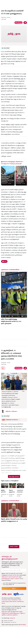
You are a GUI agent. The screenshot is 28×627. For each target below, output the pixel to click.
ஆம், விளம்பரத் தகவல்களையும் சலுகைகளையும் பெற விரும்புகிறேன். (14, 583)
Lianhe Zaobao (5, 601)
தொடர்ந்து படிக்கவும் (14, 476)
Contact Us (12, 618)
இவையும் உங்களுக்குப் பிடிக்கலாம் (11, 162)
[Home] (18, 594)
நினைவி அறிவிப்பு (13, 615)
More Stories (14, 547)
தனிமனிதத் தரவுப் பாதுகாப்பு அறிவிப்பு (10, 578)
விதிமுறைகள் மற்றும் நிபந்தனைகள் (10, 577)
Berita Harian (13, 601)
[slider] (14, 314)
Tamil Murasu (20, 601)
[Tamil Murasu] (7, 594)
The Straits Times (6, 600)
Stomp (3, 603)
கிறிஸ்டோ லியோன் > (12, 411)
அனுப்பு (14, 588)
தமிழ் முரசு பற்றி (6, 611)
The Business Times (16, 600)
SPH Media (23, 625)
